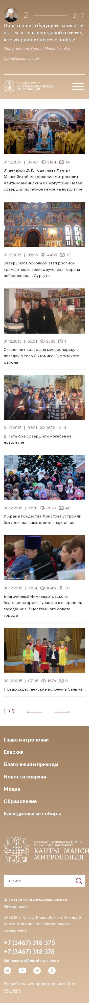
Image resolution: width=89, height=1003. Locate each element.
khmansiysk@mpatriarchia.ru (31, 960)
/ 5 (11, 711)
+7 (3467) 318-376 (29, 951)
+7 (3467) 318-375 (29, 942)
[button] (50, 15)
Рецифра (12, 989)
